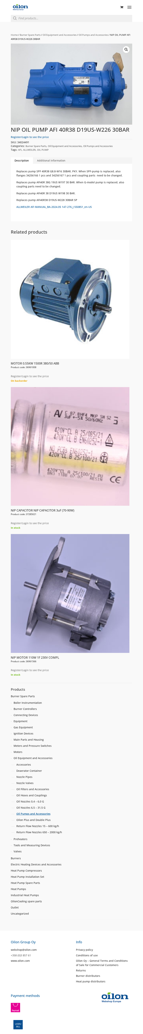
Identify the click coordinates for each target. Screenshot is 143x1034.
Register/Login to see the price (30, 137)
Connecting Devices (26, 715)
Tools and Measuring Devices (32, 845)
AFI (20, 149)
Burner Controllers (25, 709)
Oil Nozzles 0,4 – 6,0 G (30, 801)
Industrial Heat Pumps (25, 895)
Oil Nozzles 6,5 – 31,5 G (30, 807)
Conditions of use (87, 955)
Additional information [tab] (51, 160)
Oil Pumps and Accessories (93, 35)
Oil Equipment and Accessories (60, 35)
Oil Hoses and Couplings (31, 795)
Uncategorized (20, 913)
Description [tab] (22, 160)
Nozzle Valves (25, 783)
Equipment (20, 721)
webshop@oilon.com (24, 949)
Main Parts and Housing (29, 739)
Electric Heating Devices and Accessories (36, 864)
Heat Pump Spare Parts (25, 883)
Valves (18, 851)
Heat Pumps (18, 889)
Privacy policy (84, 949)
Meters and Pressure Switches (33, 746)
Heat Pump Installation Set (27, 876)
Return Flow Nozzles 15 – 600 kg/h (37, 826)
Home (14, 35)
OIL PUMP (43, 149)
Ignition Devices (23, 733)
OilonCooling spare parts (26, 901)
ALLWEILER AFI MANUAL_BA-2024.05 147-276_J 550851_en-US (54, 207)
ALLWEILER (29, 149)
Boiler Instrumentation (28, 702)
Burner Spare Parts (30, 35)
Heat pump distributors (90, 981)
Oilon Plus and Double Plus (33, 820)
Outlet (15, 907)
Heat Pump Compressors (26, 870)
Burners (16, 858)
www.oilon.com (20, 960)
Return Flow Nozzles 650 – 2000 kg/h (39, 832)
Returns (81, 970)
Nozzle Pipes (24, 777)
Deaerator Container (29, 770)
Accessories (23, 764)
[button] (126, 49)
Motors (18, 752)
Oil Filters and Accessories (32, 789)
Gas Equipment (23, 727)
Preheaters (20, 839)
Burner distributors (88, 976)
